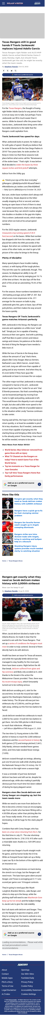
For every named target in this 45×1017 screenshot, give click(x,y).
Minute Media (13, 999)
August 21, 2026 (34, 728)
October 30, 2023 (34, 189)
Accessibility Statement (31, 990)
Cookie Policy (27, 986)
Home (4, 561)
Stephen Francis (11, 67)
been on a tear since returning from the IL (20, 832)
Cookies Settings (28, 994)
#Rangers (27, 725)
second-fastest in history (29, 740)
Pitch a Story (7, 982)
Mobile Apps (7, 978)
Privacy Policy (27, 982)
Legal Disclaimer (9, 990)
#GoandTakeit (33, 183)
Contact (5, 974)
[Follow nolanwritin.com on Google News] (39, 484)
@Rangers (6, 183)
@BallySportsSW (19, 183)
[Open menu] (3, 3)
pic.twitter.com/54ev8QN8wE (27, 186)
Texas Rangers (15, 108)
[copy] (15, 70)
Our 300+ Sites (27, 974)
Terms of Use (7, 986)
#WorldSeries (8, 186)
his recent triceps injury (12, 682)
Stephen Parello (11, 591)
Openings (25, 970)
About (4, 970)
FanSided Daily (27, 978)
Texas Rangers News (15, 561)
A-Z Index (6, 994)
